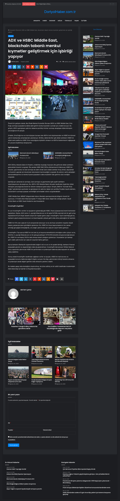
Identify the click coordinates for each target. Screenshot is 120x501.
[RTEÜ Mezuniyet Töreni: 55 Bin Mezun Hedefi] (88, 119)
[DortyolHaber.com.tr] (60, 11)
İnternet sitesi (47, 430)
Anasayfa (36, 20)
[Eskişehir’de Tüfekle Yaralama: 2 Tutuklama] (88, 208)
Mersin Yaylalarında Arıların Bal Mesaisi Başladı (64, 360)
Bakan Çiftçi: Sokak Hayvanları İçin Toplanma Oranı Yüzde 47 (102, 197)
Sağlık (60, 20)
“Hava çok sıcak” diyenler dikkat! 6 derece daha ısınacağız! (103, 127)
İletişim (84, 20)
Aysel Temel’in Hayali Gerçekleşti (102, 187)
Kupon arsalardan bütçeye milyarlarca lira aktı (17, 381)
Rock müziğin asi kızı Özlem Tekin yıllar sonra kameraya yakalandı (103, 81)
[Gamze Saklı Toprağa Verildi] (88, 38)
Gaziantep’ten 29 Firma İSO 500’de (64, 381)
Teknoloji (68, 20)
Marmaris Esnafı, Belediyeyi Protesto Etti (103, 54)
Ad (9, 423)
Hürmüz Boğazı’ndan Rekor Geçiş (17, 360)
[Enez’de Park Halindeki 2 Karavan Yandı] (88, 162)
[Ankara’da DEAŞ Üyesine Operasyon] (88, 47)
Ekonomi (52, 20)
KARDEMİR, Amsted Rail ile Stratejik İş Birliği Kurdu (102, 101)
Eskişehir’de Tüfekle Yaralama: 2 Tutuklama (103, 206)
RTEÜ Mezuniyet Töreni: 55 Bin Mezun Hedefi (103, 118)
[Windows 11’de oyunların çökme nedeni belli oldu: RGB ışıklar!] (88, 145)
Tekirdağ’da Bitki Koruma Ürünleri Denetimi (40, 360)
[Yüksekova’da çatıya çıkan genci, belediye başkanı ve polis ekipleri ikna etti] (88, 90)
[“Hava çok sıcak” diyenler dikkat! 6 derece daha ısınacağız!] (88, 127)
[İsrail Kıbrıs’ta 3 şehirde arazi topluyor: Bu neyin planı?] (88, 110)
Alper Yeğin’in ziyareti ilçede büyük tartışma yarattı (102, 72)
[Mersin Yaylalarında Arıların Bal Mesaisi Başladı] (65, 352)
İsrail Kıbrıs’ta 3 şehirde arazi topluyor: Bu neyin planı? (103, 110)
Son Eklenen (97, 29)
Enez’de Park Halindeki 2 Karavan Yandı (103, 161)
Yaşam (76, 20)
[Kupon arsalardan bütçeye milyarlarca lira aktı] (18, 372)
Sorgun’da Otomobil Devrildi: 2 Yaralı (102, 135)
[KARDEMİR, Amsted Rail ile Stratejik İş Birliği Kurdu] (48, 155)
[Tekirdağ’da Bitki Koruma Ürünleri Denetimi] (42, 352)
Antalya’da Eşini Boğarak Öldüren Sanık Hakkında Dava (103, 170)
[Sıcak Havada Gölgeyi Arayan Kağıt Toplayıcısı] (42, 372)
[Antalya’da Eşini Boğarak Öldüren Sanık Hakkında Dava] (88, 170)
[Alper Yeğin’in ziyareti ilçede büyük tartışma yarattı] (88, 72)
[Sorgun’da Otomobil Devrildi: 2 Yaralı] (88, 136)
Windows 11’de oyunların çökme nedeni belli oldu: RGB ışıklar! (103, 144)
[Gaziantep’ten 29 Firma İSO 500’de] (65, 372)
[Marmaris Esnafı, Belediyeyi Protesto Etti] (13, 155)
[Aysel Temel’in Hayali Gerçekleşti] (88, 188)
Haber (45, 20)
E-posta (11, 430)
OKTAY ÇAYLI (15, 61)
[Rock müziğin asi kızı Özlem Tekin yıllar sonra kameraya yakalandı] (88, 81)
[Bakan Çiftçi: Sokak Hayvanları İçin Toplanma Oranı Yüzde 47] (88, 197)
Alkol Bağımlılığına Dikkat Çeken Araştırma (48, 4)
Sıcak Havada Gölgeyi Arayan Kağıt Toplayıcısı (42, 381)
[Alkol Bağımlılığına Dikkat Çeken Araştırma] (88, 64)
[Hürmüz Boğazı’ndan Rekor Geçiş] (18, 352)
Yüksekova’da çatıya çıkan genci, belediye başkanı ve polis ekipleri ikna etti (103, 91)
